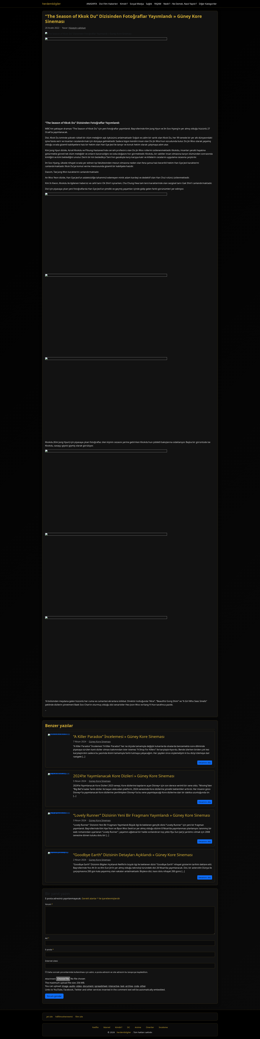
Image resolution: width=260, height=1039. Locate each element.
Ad (47, 938)
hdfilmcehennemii (64, 1016)
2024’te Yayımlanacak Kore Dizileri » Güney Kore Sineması (123, 775)
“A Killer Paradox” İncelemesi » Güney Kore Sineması (118, 736)
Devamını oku (205, 762)
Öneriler (150, 1027)
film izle (79, 1016)
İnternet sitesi (51, 961)
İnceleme (163, 1027)
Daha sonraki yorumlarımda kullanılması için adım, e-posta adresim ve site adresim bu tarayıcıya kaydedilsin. (97, 972)
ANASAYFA (92, 3)
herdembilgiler (51, 4)
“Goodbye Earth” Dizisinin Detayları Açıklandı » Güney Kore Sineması (133, 854)
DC (128, 1027)
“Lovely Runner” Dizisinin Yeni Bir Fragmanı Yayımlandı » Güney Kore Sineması (141, 815)
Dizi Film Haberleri (108, 3)
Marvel (106, 1027)
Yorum (49, 904)
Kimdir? (124, 3)
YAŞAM (157, 3)
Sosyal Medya (137, 3)
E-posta (49, 949)
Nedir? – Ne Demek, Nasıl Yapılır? (180, 3)
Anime (138, 1027)
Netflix (95, 1027)
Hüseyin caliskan (77, 27)
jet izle (49, 1016)
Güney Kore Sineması (100, 741)
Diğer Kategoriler (208, 3)
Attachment (50, 978)
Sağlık (149, 3)
